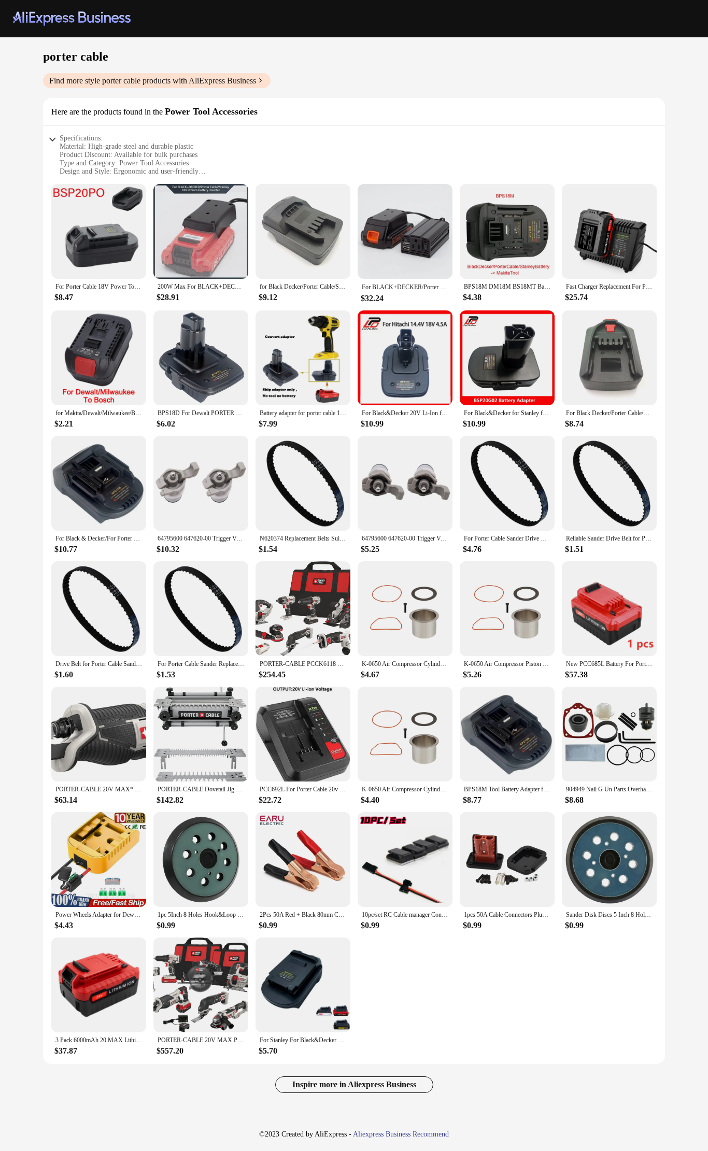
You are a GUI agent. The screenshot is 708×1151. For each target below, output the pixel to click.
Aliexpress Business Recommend (401, 1134)
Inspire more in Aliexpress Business (354, 1084)
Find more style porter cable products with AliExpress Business (152, 80)
